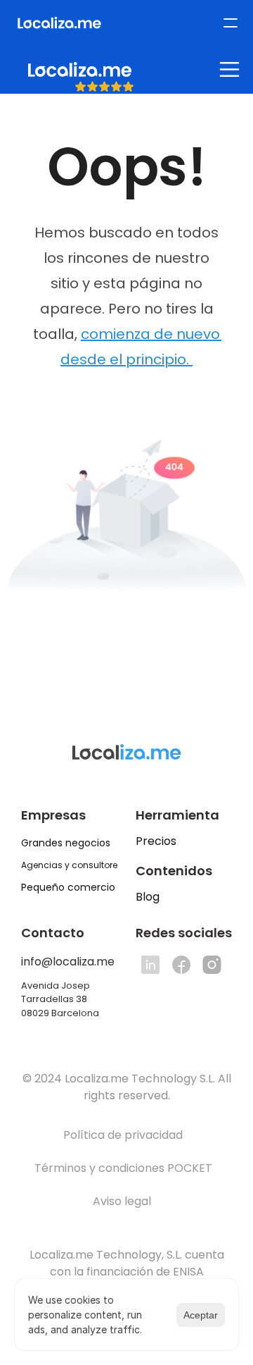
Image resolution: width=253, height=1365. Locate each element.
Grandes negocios (65, 843)
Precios (156, 841)
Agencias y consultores (71, 865)
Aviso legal (123, 1201)
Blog (148, 897)
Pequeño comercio (68, 887)
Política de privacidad (123, 1135)
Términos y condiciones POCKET (123, 1168)
